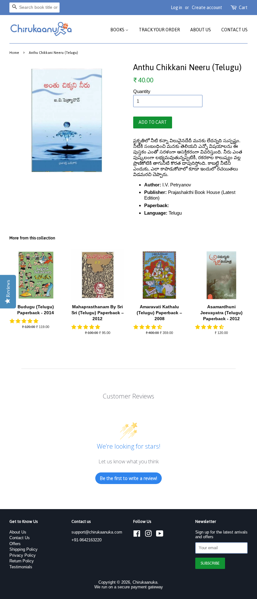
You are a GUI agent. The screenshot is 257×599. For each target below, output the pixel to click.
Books (117, 29)
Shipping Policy (23, 549)
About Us (200, 29)
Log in (176, 7)
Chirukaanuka (145, 582)
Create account (207, 7)
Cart (243, 7)
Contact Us (234, 29)
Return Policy (21, 561)
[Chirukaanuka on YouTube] (159, 535)
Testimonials (20, 567)
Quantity (141, 91)
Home (14, 52)
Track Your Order (159, 29)
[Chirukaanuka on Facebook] (136, 535)
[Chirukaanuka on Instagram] (148, 535)
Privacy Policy (22, 555)
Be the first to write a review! (128, 478)
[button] (24, 321)
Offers (15, 543)
